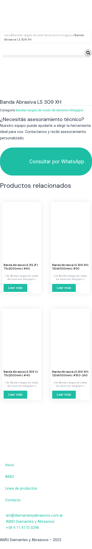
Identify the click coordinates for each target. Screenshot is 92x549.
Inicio (9, 465)
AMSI (9, 476)
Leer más (15, 288)
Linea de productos (21, 488)
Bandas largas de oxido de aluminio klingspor (50, 110)
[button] (46, 56)
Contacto (13, 500)
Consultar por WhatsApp (56, 161)
